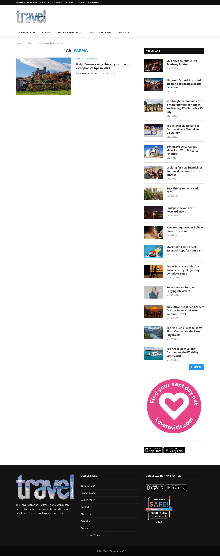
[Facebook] (195, 2)
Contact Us (86, 506)
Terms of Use (88, 485)
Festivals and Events (69, 32)
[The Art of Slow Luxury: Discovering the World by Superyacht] (153, 353)
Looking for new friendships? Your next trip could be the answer (185, 171)
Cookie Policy (88, 499)
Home (19, 43)
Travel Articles (26, 32)
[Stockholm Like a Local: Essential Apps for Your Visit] (153, 251)
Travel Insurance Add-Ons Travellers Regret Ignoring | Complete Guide (184, 270)
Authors (69, 2)
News (91, 32)
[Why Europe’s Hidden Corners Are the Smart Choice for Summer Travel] (153, 311)
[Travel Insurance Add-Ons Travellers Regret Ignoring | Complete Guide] (153, 271)
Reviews (46, 32)
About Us (44, 2)
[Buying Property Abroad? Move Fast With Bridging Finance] (153, 151)
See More (196, 367)
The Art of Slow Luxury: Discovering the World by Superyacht (182, 352)
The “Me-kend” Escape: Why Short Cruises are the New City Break (184, 331)
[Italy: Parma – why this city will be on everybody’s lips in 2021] (43, 76)
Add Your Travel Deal (26, 2)
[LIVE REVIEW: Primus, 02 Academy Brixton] (153, 65)
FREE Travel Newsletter (88, 2)
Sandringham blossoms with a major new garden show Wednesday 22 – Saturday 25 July (185, 106)
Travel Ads (123, 32)
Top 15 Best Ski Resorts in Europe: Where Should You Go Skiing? (184, 129)
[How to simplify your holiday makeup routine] (153, 232)
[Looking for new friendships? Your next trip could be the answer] (153, 172)
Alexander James (88, 73)
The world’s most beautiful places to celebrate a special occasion (184, 83)
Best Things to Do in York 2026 (183, 190)
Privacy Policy (88, 492)
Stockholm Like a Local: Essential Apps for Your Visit (184, 248)
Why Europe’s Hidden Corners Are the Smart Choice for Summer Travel (185, 310)
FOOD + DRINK (106, 32)
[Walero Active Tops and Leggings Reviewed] (153, 292)
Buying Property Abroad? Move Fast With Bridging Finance (183, 150)
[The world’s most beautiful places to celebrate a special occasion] (153, 84)
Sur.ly (164, 516)
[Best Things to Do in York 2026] (153, 193)
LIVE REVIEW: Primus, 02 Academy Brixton (182, 62)
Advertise (57, 2)
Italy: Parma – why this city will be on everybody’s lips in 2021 (103, 66)
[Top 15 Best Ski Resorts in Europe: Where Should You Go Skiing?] (153, 130)
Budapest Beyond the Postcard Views (180, 209)
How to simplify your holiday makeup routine (185, 229)
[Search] (202, 32)
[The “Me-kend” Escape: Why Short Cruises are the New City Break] (153, 332)
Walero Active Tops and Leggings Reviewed (181, 289)
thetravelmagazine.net (159, 509)
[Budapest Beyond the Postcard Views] (153, 212)
